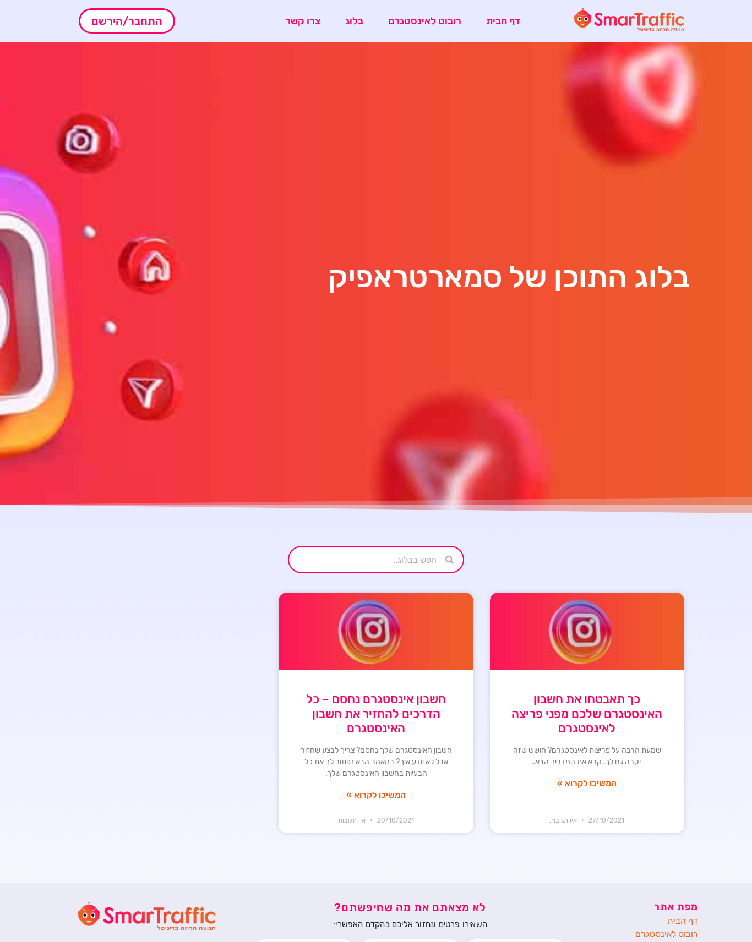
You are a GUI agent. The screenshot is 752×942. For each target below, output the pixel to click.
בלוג (354, 21)
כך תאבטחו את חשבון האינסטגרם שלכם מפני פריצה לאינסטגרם (586, 714)
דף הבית (503, 21)
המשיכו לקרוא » (587, 783)
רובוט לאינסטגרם (424, 21)
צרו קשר (302, 21)
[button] (127, 21)
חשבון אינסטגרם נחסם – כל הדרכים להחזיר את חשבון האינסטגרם (376, 714)
